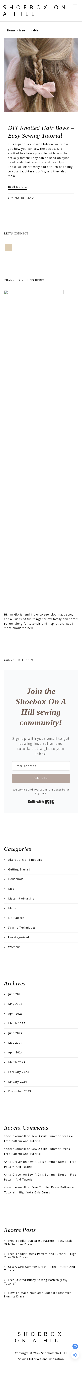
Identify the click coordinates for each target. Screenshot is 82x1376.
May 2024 (15, 1042)
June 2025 (15, 994)
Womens (14, 947)
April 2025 (15, 1013)
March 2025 (16, 1023)
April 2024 (15, 1052)
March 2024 (16, 1062)
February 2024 (18, 1072)
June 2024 (15, 1033)
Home (11, 30)
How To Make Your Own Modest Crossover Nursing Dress (37, 1294)
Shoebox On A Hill (35, 10)
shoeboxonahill (15, 1136)
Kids (11, 889)
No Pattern (16, 918)
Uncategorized (18, 937)
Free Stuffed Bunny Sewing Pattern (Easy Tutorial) (35, 1281)
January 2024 (17, 1081)
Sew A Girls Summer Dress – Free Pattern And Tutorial (39, 1268)
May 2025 (15, 1004)
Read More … (17, 187)
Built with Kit (41, 801)
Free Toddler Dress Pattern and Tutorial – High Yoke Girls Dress (40, 1255)
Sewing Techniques (22, 927)
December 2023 (19, 1091)
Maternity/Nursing (21, 898)
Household (16, 879)
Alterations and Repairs (25, 860)
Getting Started (19, 869)
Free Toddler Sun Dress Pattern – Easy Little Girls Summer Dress (38, 1242)
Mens (12, 908)
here (30, 628)
